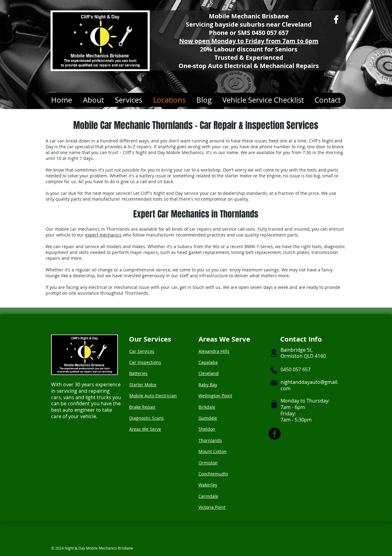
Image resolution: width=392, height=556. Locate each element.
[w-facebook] (336, 19)
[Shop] (274, 404)
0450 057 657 (270, 32)
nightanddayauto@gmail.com (309, 385)
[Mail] (274, 383)
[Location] (274, 353)
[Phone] (274, 370)
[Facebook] (275, 434)
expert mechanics (103, 235)
